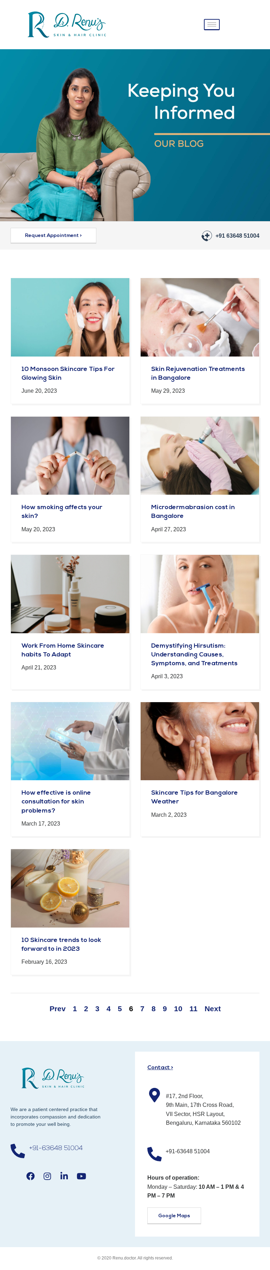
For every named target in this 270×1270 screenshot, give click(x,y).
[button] (53, 236)
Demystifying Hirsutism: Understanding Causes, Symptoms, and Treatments (194, 655)
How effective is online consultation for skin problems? (56, 802)
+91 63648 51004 (237, 236)
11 (193, 1009)
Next (213, 1009)
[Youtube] (81, 1176)
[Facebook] (30, 1176)
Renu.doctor (124, 1258)
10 (178, 1009)
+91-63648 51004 (56, 1149)
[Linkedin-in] (64, 1176)
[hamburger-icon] (212, 24)
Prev (58, 1009)
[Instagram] (47, 1176)
